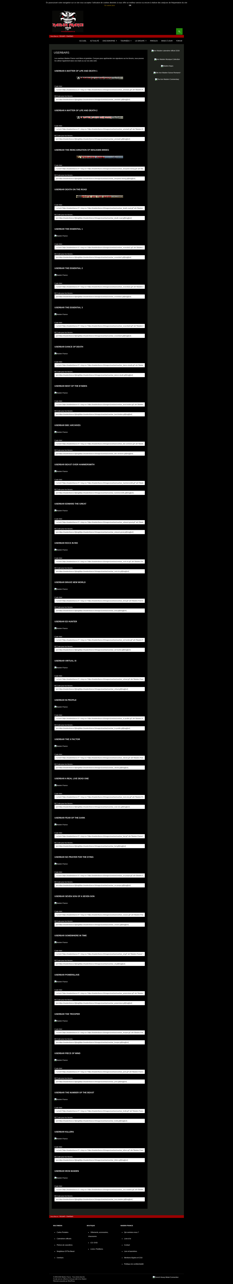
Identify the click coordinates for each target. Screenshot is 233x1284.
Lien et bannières (130, 1251)
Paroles (154, 41)
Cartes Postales (62, 1232)
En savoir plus (109, 5)
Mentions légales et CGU (133, 1258)
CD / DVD (94, 1243)
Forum (179, 41)
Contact (127, 1245)
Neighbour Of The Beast (65, 1251)
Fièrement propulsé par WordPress (64, 1281)
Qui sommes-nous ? (131, 1232)
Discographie (109, 41)
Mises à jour (167, 41)
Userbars (60, 1258)
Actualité (94, 41)
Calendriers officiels (64, 1239)
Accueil (62, 36)
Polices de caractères (65, 1245)
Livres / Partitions (96, 1249)
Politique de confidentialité (134, 1264)
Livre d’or (127, 1239)
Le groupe (140, 41)
